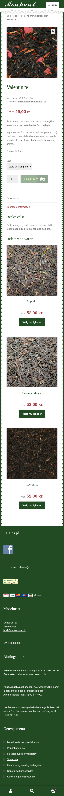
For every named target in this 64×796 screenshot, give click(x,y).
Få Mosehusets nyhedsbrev (21, 753)
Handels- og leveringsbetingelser (24, 765)
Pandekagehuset (16, 748)
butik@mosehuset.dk (14, 630)
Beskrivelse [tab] (13, 198)
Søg (32, 791)
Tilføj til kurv (31, 179)
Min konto (10, 791)
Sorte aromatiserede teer (36, 15)
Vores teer (12, 759)
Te (20, 15)
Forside (13, 15)
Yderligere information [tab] (18, 207)
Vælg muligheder (32, 322)
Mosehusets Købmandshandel (23, 742)
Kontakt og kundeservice (20, 771)
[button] (53, 31)
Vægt (9, 160)
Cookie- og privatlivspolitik (21, 776)
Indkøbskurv (49, 788)
